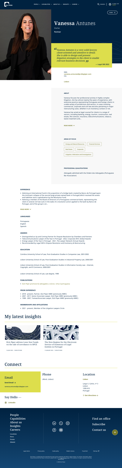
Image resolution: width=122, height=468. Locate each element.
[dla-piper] (8, 4)
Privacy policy (41, 451)
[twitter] (61, 423)
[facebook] (54, 430)
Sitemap (95, 451)
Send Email (9, 382)
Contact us (99, 430)
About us (56, 4)
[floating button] (115, 432)
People (36, 4)
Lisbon (66, 82)
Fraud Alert (85, 451)
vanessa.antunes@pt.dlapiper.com (77, 74)
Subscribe (98, 424)
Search (102, 4)
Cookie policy (55, 451)
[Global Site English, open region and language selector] (110, 4)
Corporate (80, 149)
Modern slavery (70, 451)
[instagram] (68, 423)
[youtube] (61, 430)
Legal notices (26, 451)
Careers (74, 4)
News (12, 437)
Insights (66, 4)
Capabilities (46, 4)
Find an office (101, 418)
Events (12, 439)
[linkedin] (54, 423)
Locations (13, 434)
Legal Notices (63, 458)
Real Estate (69, 149)
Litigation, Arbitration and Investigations (78, 154)
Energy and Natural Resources (75, 144)
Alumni (12, 442)
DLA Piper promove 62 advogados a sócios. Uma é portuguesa (46, 284)
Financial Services (94, 144)
